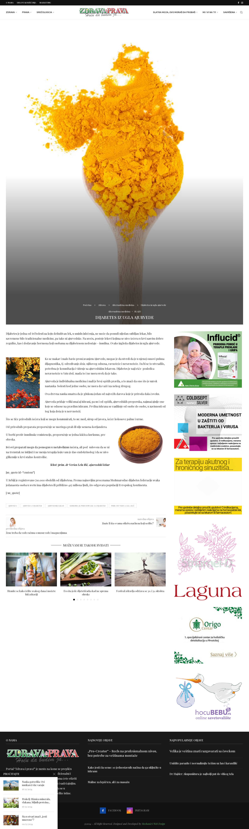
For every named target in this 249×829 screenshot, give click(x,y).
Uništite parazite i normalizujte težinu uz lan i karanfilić (203, 763)
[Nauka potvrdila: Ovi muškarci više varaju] (11, 785)
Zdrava (10, 12)
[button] (10, 576)
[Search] (241, 12)
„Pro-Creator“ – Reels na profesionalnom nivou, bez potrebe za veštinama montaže (122, 753)
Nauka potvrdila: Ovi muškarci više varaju (33, 783)
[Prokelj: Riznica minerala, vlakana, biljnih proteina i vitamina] (11, 803)
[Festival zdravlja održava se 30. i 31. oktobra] (140, 570)
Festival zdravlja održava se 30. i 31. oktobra (140, 591)
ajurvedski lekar (56, 505)
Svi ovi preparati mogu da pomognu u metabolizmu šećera (42, 447)
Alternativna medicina (123, 305)
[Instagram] (242, 2)
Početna (87, 305)
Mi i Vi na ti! (209, 12)
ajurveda (12, 505)
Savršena (229, 12)
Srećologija (44, 12)
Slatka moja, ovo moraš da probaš (174, 12)
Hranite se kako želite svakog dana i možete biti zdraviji (31, 592)
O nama (10, 2)
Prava (25, 12)
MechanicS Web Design (153, 823)
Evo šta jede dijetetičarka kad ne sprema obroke (86, 592)
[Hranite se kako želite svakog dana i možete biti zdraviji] (31, 570)
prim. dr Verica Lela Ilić (122, 505)
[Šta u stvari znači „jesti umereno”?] (11, 820)
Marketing (45, 2)
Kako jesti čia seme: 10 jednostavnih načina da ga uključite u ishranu (124, 769)
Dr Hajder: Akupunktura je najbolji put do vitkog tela (202, 774)
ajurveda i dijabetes (32, 505)
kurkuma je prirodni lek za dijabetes (87, 505)
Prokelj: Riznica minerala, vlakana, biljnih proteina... (36, 801)
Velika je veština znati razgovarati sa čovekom (202, 751)
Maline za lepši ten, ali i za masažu (108, 782)
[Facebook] (238, 2)
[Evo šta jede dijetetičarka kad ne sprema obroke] (85, 570)
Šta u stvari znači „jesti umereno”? (34, 818)
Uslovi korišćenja (26, 2)
